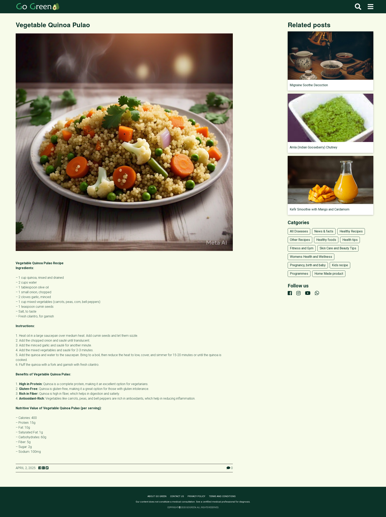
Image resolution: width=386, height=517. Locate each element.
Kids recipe (340, 265)
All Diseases (299, 231)
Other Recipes (300, 240)
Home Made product (328, 274)
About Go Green (157, 496)
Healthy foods (326, 240)
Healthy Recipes (351, 231)
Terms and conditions (222, 496)
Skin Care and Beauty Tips (338, 248)
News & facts (323, 231)
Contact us (177, 496)
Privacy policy (196, 496)
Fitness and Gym (301, 248)
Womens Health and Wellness (311, 257)
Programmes (299, 274)
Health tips (350, 240)
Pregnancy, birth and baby (308, 265)
